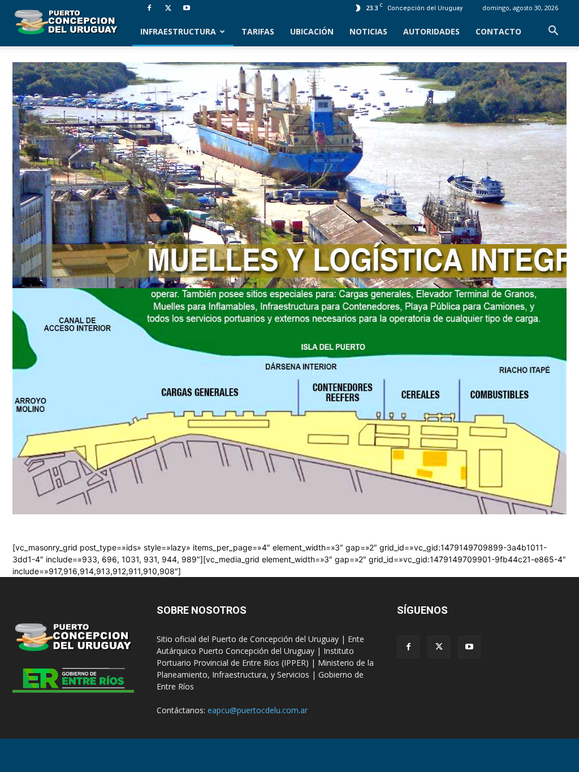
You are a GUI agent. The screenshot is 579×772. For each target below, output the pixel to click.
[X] (167, 8)
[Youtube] (186, 8)
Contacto (498, 31)
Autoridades (431, 31)
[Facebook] (149, 8)
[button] (553, 32)
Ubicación (312, 31)
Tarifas (257, 31)
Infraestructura (178, 31)
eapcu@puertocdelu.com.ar (258, 710)
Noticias (368, 31)
